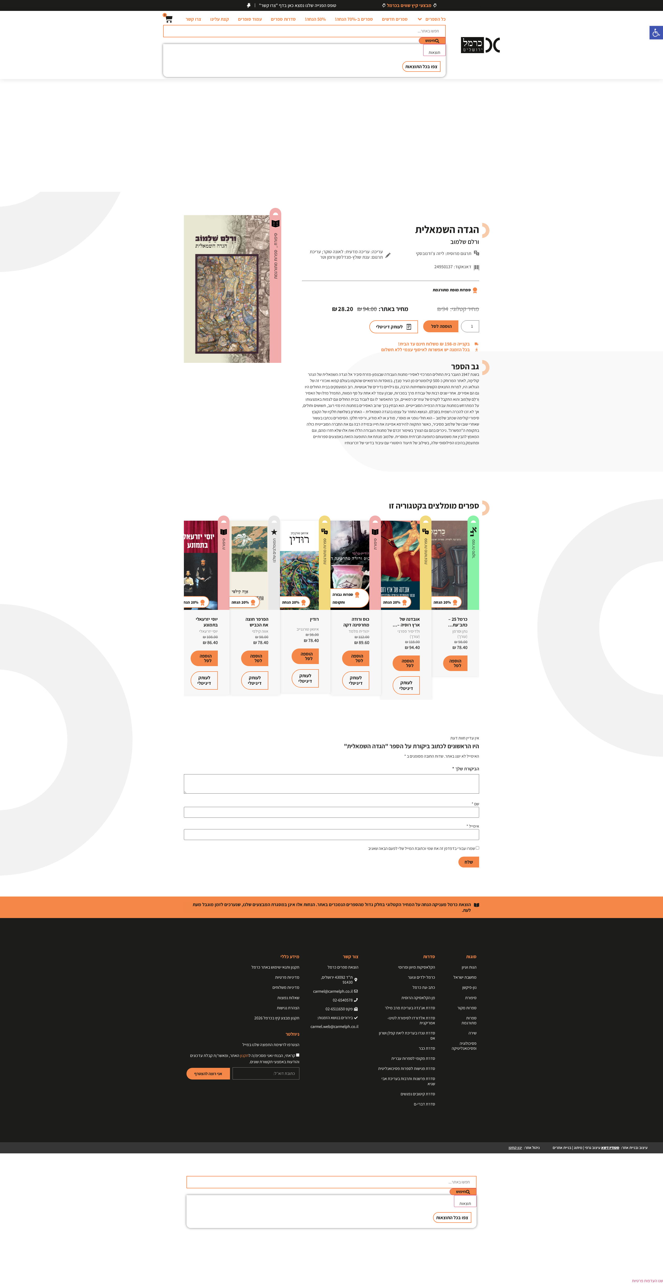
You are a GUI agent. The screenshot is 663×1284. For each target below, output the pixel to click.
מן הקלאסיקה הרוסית (418, 997)
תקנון (244, 1055)
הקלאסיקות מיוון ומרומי (416, 967)
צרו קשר (193, 19)
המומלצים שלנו (274, 550)
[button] (656, 32)
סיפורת (275, 239)
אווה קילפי (260, 631)
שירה (473, 1033)
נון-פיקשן (469, 987)
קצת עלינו (219, 19)
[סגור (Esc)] (5, 5)
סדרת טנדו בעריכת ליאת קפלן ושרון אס (407, 1035)
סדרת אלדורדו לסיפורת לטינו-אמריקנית (411, 1020)
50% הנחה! (315, 19)
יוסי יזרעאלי (208, 631)
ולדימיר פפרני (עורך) (409, 634)
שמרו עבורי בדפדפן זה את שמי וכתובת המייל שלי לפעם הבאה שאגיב (421, 848)
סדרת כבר (427, 1048)
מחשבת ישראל (465, 977)
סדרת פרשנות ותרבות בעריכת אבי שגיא (408, 1081)
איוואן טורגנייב (308, 629)
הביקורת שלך (465, 768)
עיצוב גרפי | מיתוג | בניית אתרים (586, 1147)
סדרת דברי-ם (424, 1104)
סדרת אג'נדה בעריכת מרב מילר (410, 1007)
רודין (314, 619)
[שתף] (17, 5)
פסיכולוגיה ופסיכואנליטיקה (464, 1046)
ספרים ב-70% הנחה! (354, 19)
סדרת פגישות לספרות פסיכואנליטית (406, 1068)
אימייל (472, 826)
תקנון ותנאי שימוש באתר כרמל (275, 967)
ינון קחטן (515, 1147)
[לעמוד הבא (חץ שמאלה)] (654, 642)
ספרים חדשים (395, 19)
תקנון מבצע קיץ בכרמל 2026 (276, 1017)
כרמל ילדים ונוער (421, 977)
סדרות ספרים (283, 19)
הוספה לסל (441, 326)
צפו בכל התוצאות (421, 66)
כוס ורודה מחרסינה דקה (356, 622)
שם (475, 804)
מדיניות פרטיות (287, 977)
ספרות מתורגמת (275, 264)
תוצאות (434, 52)
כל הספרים (436, 19)
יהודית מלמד (359, 631)
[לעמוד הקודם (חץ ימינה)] (9, 642)
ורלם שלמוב (464, 241)
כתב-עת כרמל (424, 987)
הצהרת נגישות (288, 1007)
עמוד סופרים (250, 19)
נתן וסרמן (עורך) (459, 634)
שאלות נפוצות (288, 997)
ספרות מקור (473, 549)
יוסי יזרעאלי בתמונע (207, 622)
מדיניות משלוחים (285, 987)
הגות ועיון (469, 967)
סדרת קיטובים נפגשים (418, 1093)
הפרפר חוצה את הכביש (257, 622)
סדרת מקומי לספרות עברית (413, 1058)
